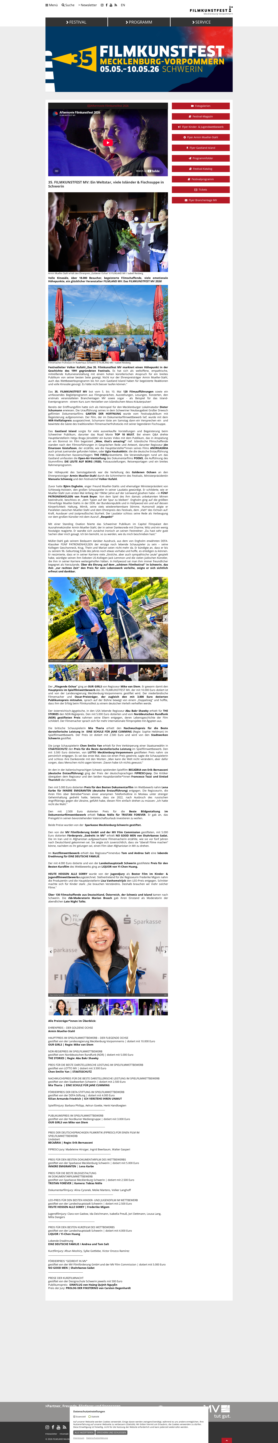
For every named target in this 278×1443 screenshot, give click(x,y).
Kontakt (64, 1433)
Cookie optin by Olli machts (197, 1441)
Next (165, 619)
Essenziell (81, 1417)
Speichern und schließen (111, 1432)
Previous (50, 619)
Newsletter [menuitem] (89, 5)
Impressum (78, 1438)
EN (123, 5)
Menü (53, 5)
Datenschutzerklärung (97, 1438)
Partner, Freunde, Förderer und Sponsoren (84, 1406)
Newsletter (52, 1433)
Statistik (95, 1417)
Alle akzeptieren (84, 1432)
